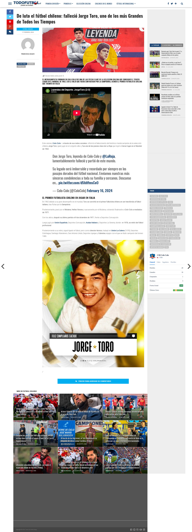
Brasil (153, 235)
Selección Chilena (83, 3)
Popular (156, 45)
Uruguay (154, 238)
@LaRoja (108, 156)
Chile (170, 202)
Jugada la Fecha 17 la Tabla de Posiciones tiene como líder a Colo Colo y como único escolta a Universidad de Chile (171, 110)
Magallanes (164, 241)
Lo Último (167, 45)
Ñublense (177, 232)
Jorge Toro (21, 66)
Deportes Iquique (157, 247)
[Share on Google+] (10, 26)
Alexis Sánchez (156, 223)
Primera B (67, 3)
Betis (177, 235)
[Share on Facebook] (10, 11)
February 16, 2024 (99, 190)
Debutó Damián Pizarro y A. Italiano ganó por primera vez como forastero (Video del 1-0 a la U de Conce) (171, 85)
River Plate (170, 226)
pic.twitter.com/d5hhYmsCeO (78, 182)
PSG (166, 247)
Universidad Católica (158, 202)
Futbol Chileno (156, 211)
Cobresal (167, 232)
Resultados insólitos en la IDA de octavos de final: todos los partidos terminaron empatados (171, 96)
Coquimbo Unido (156, 232)
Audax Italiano (92, 223)
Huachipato (171, 217)
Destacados (168, 211)
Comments (178, 45)
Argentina (154, 220)
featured (31, 63)
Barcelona (163, 238)
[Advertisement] (166, 26)
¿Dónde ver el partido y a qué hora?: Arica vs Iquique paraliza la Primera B (171, 63)
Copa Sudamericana (158, 217)
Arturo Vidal (169, 223)
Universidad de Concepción (160, 244)
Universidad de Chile (158, 199)
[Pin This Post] (10, 21)
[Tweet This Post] (10, 16)
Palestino (168, 214)
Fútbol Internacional (125, 3)
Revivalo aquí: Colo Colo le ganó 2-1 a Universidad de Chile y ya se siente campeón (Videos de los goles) (171, 53)
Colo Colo (57, 143)
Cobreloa (161, 235)
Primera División (52, 3)
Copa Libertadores (173, 205)
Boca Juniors (176, 229)
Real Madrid (164, 229)
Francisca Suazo (27, 54)
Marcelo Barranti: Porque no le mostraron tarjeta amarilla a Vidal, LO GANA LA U (171, 74)
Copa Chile (178, 214)
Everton (170, 235)
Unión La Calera (117, 230)
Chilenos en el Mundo (103, 3)
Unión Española (61, 223)
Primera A (154, 241)
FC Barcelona (174, 238)
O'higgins (154, 229)
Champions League (157, 226)
